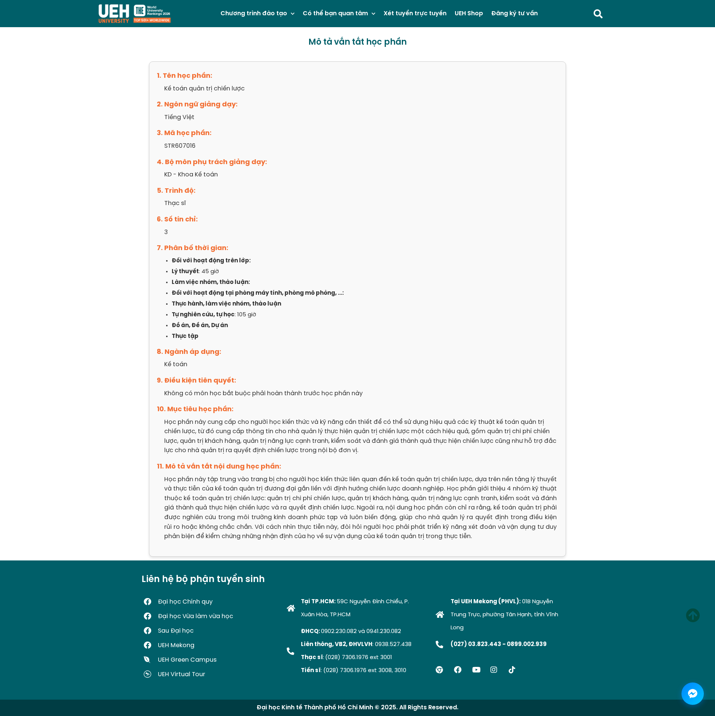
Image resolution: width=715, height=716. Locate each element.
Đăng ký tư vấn (514, 13)
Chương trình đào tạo (253, 13)
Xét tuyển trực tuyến (415, 13)
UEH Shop (469, 13)
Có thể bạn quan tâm (335, 13)
